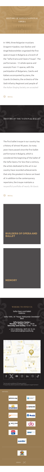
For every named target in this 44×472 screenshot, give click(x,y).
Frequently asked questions (11, 384)
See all (10, 97)
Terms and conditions (9, 383)
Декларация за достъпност (29, 384)
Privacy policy (21, 383)
